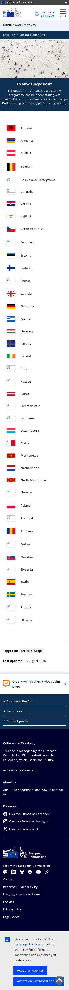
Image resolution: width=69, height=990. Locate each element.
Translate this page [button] (47, 14)
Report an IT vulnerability (20, 887)
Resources (9, 34)
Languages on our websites (21, 894)
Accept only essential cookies (38, 981)
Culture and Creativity (19, 743)
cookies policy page (27, 944)
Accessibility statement (19, 770)
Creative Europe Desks (33, 34)
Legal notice (11, 917)
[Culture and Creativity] (12, 12)
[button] (37, 14)
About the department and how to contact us (33, 792)
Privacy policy (12, 909)
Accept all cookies (30, 970)
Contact (8, 879)
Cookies (8, 902)
